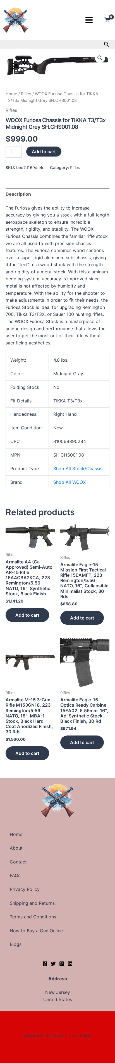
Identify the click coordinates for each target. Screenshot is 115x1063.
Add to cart (44, 151)
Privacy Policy (25, 889)
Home (11, 93)
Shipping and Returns (32, 903)
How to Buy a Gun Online (36, 930)
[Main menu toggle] (89, 20)
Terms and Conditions (33, 917)
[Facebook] (44, 963)
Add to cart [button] (27, 615)
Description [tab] (18, 194)
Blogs (15, 944)
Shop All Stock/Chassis (77, 468)
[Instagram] (61, 963)
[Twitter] (53, 963)
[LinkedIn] (70, 963)
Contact (18, 862)
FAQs (15, 875)
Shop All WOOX (69, 482)
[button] (106, 44)
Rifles (26, 93)
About (16, 848)
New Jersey (57, 992)
